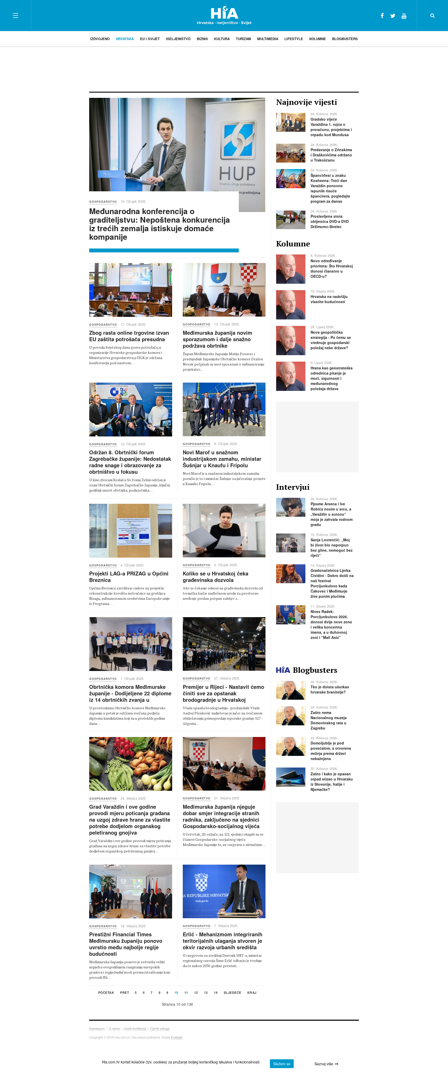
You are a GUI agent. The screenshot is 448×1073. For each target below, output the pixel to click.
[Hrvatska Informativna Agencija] (224, 15)
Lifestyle (293, 38)
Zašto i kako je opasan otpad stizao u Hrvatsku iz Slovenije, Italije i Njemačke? (332, 781)
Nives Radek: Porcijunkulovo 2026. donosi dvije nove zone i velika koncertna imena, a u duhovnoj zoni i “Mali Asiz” (331, 624)
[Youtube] (404, 15)
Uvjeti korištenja (135, 1028)
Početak (106, 993)
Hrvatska (125, 38)
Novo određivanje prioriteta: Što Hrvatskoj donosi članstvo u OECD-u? (332, 268)
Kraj (252, 993)
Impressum (97, 1028)
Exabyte (177, 1037)
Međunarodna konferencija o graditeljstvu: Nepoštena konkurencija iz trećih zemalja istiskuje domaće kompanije (159, 223)
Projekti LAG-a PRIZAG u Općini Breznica (129, 576)
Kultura (222, 38)
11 (186, 993)
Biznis (202, 38)
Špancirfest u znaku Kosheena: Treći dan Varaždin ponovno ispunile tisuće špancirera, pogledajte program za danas (330, 188)
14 (216, 993)
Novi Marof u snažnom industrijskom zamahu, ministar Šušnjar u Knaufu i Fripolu (222, 458)
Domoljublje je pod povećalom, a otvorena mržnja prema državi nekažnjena (331, 750)
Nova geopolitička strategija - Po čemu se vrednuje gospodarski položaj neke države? (331, 340)
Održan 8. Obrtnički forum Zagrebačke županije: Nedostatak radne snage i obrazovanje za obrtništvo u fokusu (130, 461)
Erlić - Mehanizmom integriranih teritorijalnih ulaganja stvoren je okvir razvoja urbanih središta (222, 940)
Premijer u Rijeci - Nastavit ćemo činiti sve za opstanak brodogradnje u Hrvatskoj (223, 693)
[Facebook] (382, 15)
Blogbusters (345, 38)
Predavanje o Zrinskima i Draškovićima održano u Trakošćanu (331, 155)
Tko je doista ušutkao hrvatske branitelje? (330, 689)
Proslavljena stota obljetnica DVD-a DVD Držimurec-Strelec (330, 221)
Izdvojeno (100, 38)
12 (196, 993)
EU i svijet (150, 38)
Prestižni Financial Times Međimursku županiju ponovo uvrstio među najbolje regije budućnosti (125, 943)
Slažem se (281, 1063)
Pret (124, 993)
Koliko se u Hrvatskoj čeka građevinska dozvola (215, 576)
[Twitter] (392, 15)
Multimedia (267, 38)
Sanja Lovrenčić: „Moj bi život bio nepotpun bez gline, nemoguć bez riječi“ (332, 547)
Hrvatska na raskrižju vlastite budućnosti (329, 299)
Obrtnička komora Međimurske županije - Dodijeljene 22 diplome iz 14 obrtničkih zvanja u (130, 693)
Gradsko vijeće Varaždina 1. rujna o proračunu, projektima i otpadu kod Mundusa (331, 126)
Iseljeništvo (178, 38)
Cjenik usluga (160, 1028)
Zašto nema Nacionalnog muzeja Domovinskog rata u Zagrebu (329, 720)
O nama (114, 1028)
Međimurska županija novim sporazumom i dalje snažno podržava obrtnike (217, 339)
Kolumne (317, 38)
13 (206, 993)
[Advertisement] (224, 68)
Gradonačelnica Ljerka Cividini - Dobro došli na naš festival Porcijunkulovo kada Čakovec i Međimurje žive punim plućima (332, 583)
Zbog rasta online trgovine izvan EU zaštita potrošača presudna (129, 336)
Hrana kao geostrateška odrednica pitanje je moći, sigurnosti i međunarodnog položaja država (332, 378)
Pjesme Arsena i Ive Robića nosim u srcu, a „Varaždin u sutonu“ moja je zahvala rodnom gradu (332, 514)
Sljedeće (232, 993)
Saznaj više (323, 1063)
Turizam (243, 38)
